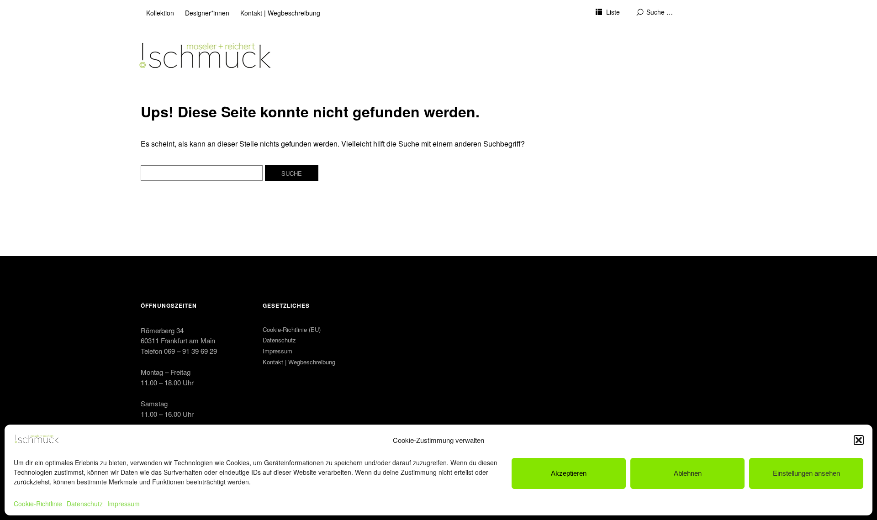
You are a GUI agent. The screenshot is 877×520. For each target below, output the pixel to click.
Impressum (123, 503)
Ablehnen (688, 473)
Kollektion (160, 12)
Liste (613, 11)
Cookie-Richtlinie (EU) (292, 329)
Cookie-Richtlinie (38, 503)
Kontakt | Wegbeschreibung (280, 12)
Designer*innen (207, 12)
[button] (858, 440)
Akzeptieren (568, 473)
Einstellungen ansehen (806, 473)
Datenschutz (85, 503)
